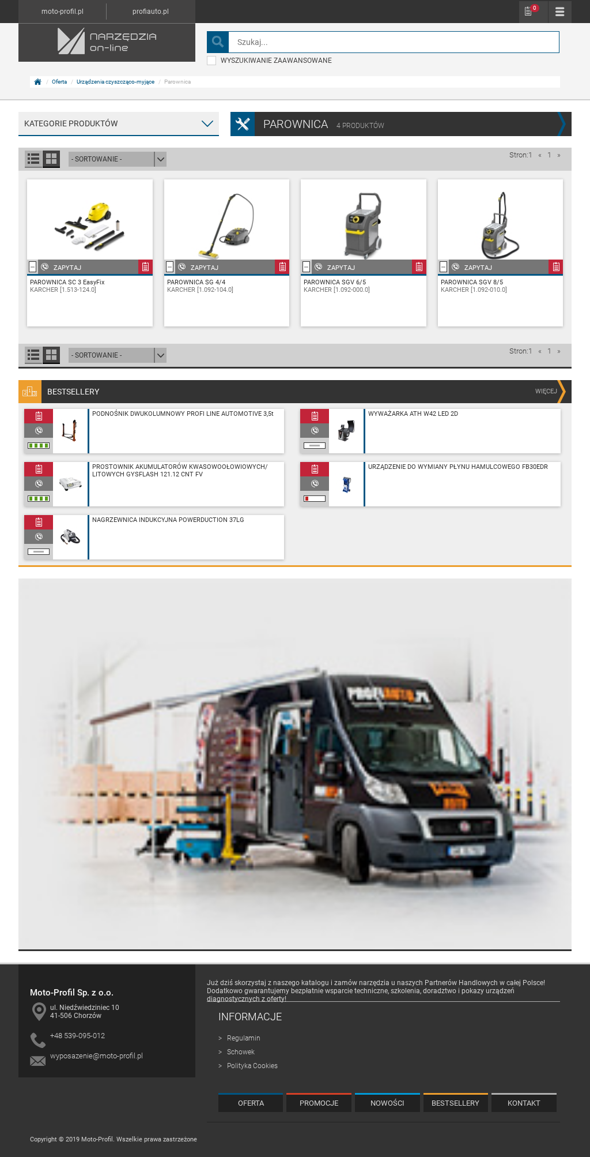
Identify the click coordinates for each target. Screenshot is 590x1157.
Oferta (59, 81)
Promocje (319, 1103)
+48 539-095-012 (77, 1035)
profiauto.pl (151, 11)
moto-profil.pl (62, 11)
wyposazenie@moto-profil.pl (96, 1055)
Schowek (534, 8)
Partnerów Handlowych (461, 983)
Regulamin (243, 1038)
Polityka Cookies (252, 1066)
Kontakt (524, 1103)
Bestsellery (455, 1103)
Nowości (387, 1103)
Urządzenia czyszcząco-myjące (115, 81)
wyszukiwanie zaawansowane (276, 61)
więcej (546, 391)
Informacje (250, 1017)
